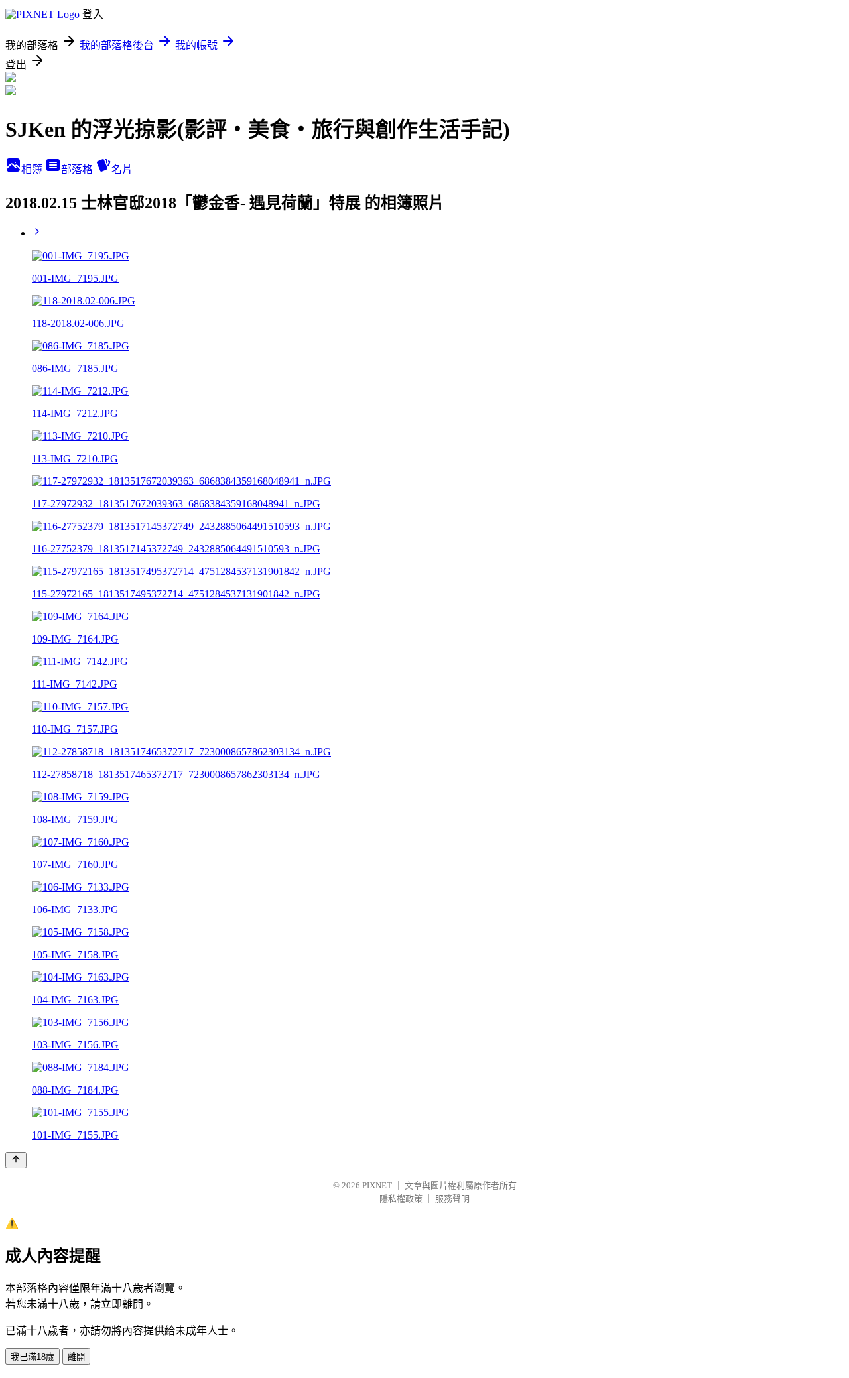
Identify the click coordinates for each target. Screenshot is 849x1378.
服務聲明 (452, 1199)
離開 (76, 1357)
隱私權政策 (401, 1199)
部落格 (78, 169)
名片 (122, 169)
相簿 (33, 169)
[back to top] (16, 1160)
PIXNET (377, 1185)
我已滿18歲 (32, 1357)
